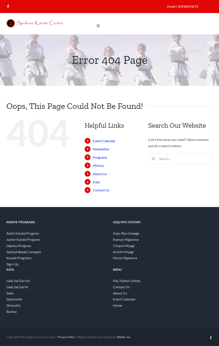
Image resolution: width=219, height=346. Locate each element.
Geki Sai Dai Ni (17, 287)
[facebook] (8, 6)
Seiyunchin (14, 299)
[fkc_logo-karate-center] (38, 21)
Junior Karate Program (23, 239)
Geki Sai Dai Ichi (18, 281)
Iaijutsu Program (18, 246)
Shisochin (13, 305)
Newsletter (101, 149)
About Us (100, 174)
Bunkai (11, 311)
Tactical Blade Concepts (23, 252)
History (98, 165)
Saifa (9, 293)
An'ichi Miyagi (123, 252)
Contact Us (101, 190)
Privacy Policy (66, 337)
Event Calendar (104, 141)
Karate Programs (18, 258)
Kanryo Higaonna (126, 239)
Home (117, 305)
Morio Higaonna (125, 258)
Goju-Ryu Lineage (126, 233)
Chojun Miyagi (124, 246)
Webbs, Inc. (124, 337)
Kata (96, 182)
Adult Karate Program (22, 233)
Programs (100, 157)
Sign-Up (12, 264)
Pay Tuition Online (126, 281)
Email (171, 6)
